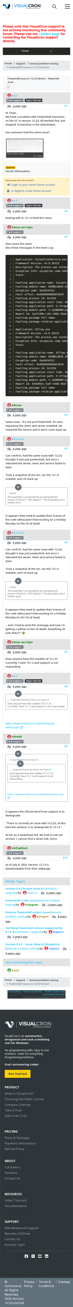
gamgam (42, 916)
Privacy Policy (14, 991)
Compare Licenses (18, 1105)
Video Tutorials (16, 1200)
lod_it (14, 95)
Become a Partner (17, 1233)
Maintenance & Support (22, 1228)
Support (20, 63)
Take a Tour (13, 1110)
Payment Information (20, 1143)
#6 (66, 542)
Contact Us (12, 1178)
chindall (16, 736)
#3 (66, 236)
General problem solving (44, 63)
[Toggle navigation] (51, 51)
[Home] (21, 7)
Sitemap (64, 1282)
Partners (11, 1173)
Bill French (17, 439)
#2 (66, 211)
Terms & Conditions (46, 1284)
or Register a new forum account (30, 191)
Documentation (16, 1206)
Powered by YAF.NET (32, 991)
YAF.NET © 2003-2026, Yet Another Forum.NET (54, 993)
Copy (63, 257)
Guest (15, 970)
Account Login (15, 1245)
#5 (66, 448)
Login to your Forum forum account (32, 184)
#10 (65, 857)
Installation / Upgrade (28, 932)
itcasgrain (31, 904)
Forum (25, 50)
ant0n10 (32, 893)
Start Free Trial (16, 1116)
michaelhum (19, 848)
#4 (66, 415)
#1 (66, 106)
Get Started (17, 1074)
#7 (66, 652)
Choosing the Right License (24, 1099)
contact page (49, 33)
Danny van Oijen (22, 227)
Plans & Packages (17, 1138)
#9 (66, 746)
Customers (12, 1167)
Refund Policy (14, 1149)
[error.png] (24, 156)
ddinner (16, 405)
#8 (66, 686)
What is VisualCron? (19, 1094)
